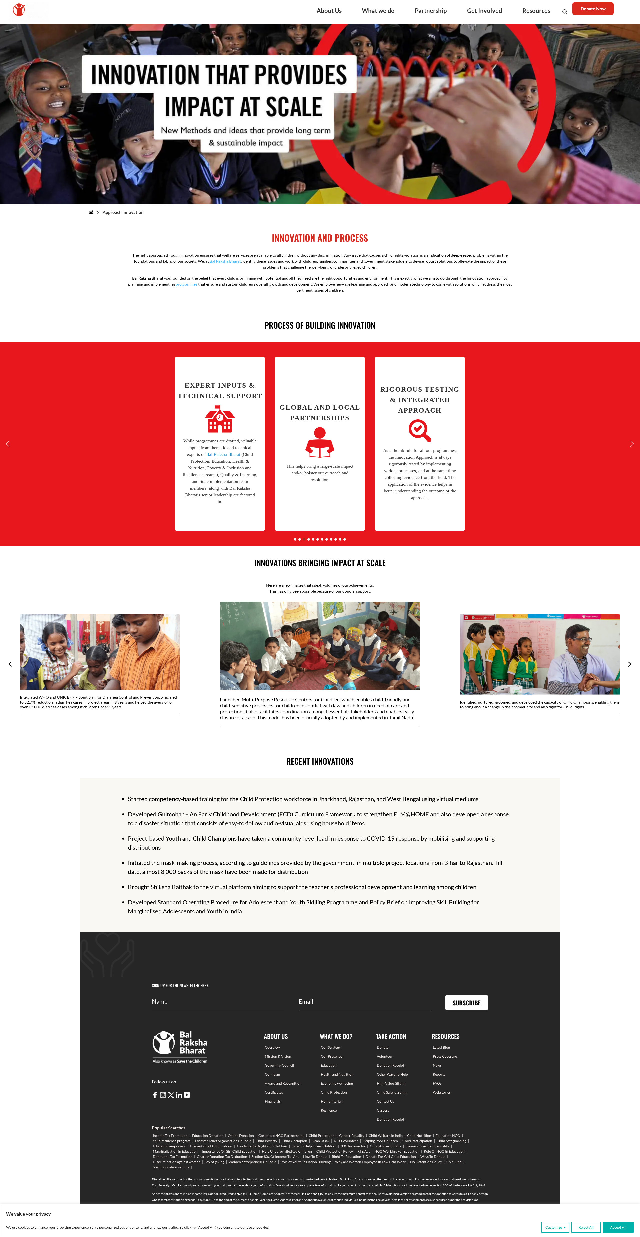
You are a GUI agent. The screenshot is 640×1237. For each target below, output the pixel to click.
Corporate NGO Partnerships (281, 1135)
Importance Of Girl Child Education (230, 1151)
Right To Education (346, 1156)
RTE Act (364, 1151)
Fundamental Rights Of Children (262, 1146)
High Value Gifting (391, 1083)
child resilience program (172, 1141)
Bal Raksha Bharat (225, 261)
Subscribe (467, 1002)
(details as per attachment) (408, 1200)
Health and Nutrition (337, 1074)
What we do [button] (378, 10)
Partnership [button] (431, 10)
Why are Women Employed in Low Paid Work (370, 1162)
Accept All (618, 1227)
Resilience (329, 1110)
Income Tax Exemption (170, 1135)
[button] (220, 444)
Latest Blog (441, 1047)
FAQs (437, 1083)
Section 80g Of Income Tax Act (275, 1156)
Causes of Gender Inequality (427, 1146)
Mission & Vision (278, 1056)
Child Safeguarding (391, 1092)
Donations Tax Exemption (172, 1156)
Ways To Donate (433, 1156)
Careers (383, 1110)
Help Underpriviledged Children (287, 1151)
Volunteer (384, 1056)
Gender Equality (351, 1135)
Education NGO (448, 1135)
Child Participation (417, 1141)
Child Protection (334, 1092)
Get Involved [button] (484, 10)
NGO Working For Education (397, 1151)
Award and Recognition (283, 1083)
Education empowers (169, 1146)
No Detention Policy (426, 1162)
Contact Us (385, 1101)
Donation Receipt (390, 1065)
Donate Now (593, 8)
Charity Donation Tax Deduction (222, 1156)
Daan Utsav (321, 1141)
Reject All (586, 1227)
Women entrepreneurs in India (252, 1162)
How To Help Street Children (314, 1146)
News (437, 1065)
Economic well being (337, 1083)
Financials (273, 1101)
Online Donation (241, 1135)
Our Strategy (331, 1047)
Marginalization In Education (175, 1151)
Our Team (272, 1074)
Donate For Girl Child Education (391, 1156)
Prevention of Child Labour (211, 1146)
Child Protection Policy (334, 1151)
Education (329, 1065)
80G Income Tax (353, 1146)
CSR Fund (454, 1162)
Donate (382, 1047)
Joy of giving (214, 1162)
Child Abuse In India (385, 1146)
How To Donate (315, 1156)
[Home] (91, 212)
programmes (187, 284)
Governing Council (279, 1065)
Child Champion (294, 1141)
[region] (320, 1220)
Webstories (442, 1092)
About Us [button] (329, 10)
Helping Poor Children (380, 1141)
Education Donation (208, 1135)
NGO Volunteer (346, 1141)
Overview (272, 1047)
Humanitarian (332, 1101)
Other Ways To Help (392, 1074)
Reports (439, 1074)
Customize (554, 1227)
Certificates (274, 1092)
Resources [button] (536, 10)
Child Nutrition (419, 1135)
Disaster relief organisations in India (223, 1141)
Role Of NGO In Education (444, 1151)
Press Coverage (445, 1056)
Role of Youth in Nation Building (306, 1162)
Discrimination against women (176, 1162)
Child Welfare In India (386, 1135)
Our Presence (331, 1056)
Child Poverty (266, 1141)
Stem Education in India (171, 1167)
